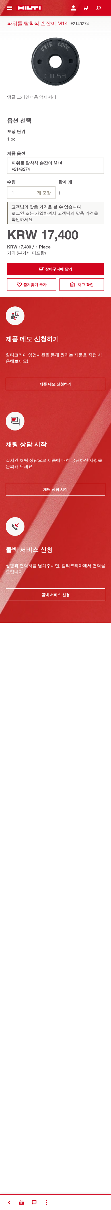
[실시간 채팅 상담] (34, 1202)
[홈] (29, 8)
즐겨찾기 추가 (35, 284)
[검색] (98, 8)
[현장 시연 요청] (21, 1202)
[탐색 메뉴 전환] (9, 8)
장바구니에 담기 (58, 269)
